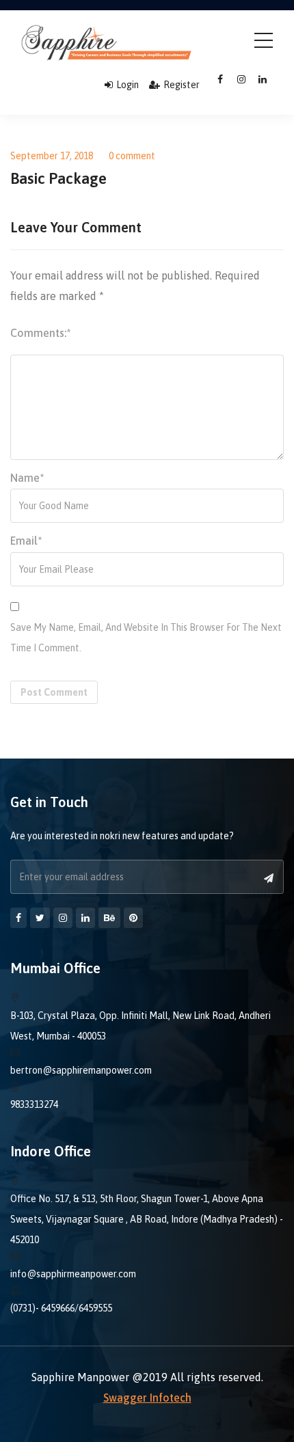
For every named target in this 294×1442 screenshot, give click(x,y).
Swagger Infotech (147, 1397)
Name (27, 478)
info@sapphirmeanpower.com (73, 1273)
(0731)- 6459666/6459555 (61, 1308)
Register (181, 84)
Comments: (40, 333)
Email (26, 540)
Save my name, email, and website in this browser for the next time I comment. (146, 637)
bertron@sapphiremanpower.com (81, 1070)
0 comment (132, 155)
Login (127, 84)
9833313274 (34, 1104)
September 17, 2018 (51, 155)
